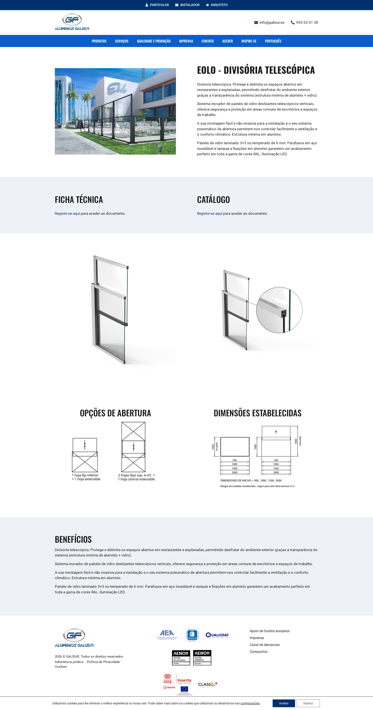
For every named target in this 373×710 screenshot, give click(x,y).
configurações (250, 703)
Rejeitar (308, 703)
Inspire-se (249, 41)
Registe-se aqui (67, 213)
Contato (208, 41)
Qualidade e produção (154, 41)
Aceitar (284, 703)
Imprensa (186, 41)
